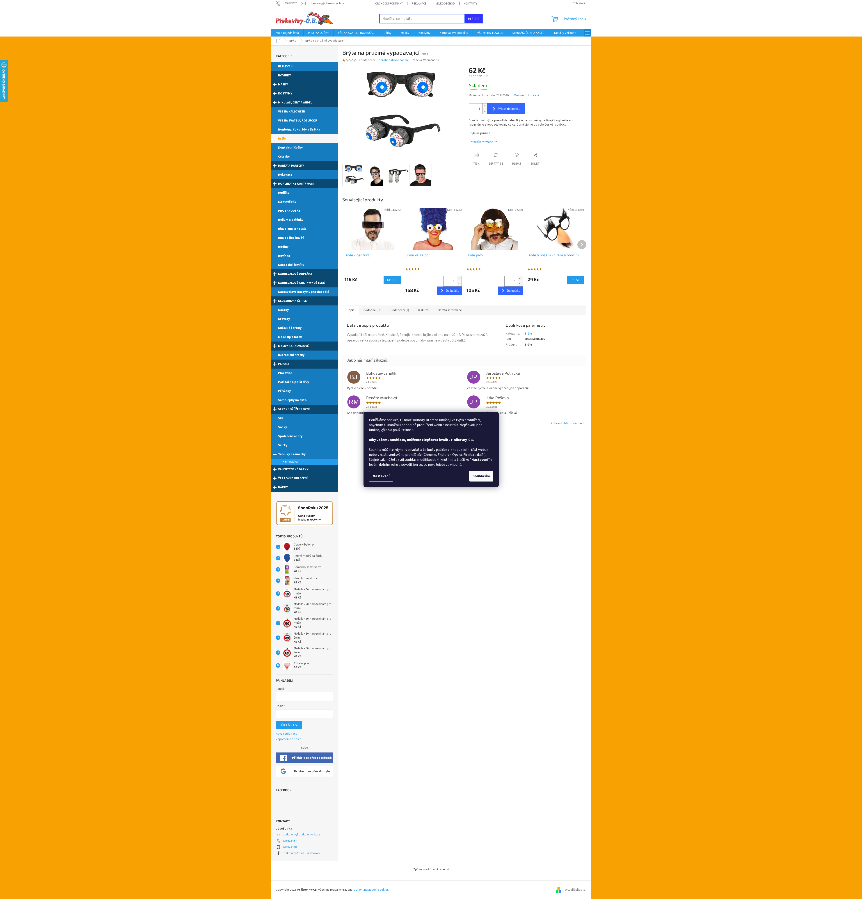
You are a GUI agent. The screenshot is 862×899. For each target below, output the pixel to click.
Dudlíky (283, 192)
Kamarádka (290, 461)
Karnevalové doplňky (295, 274)
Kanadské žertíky (291, 265)
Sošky (282, 427)
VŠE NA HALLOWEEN (291, 111)
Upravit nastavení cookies (371, 890)
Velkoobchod (445, 4)
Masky (283, 84)
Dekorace (285, 174)
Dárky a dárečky (291, 165)
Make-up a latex (290, 337)
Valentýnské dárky (293, 469)
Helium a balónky (290, 220)
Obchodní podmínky (389, 4)
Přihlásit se (289, 725)
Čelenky (284, 156)
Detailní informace (481, 142)
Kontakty (470, 4)
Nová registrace (286, 734)
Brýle (282, 138)
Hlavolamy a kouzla (292, 229)
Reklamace (419, 4)
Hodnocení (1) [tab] (400, 310)
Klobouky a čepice (292, 301)
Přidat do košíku (509, 108)
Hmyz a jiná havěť (291, 238)
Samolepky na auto (292, 400)
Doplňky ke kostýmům (296, 183)
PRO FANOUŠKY (289, 211)
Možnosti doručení (526, 95)
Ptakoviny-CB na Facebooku (301, 853)
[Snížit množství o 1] (484, 111)
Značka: (426, 60)
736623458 (290, 847)
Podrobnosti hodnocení (393, 60)
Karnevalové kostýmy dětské (301, 283)
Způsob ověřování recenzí (431, 869)
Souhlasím (481, 476)
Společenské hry (290, 436)
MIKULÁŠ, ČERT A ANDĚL (295, 102)
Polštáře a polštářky (293, 382)
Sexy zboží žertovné (294, 409)
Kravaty (284, 319)
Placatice (285, 373)
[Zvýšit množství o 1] (484, 106)
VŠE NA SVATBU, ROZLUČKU (297, 120)
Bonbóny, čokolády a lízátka (299, 129)
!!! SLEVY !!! (285, 66)
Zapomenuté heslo (288, 739)
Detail (392, 280)
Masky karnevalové (293, 346)
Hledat (473, 19)
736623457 (290, 841)
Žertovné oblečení (293, 478)
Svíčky (282, 445)
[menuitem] (287, 33)
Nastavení (381, 476)
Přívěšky (284, 391)
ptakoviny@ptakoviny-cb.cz (301, 834)
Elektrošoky (287, 202)
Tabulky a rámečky (292, 454)
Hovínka (284, 256)
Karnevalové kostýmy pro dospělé (303, 292)
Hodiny (283, 247)
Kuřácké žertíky (290, 328)
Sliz (280, 418)
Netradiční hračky (291, 355)
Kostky (283, 310)
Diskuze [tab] (423, 310)
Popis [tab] (350, 310)
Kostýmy (285, 93)
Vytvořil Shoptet (575, 890)
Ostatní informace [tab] (450, 310)
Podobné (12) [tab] (373, 310)
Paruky (284, 364)
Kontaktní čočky (290, 147)
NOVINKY (284, 75)
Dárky (283, 487)
